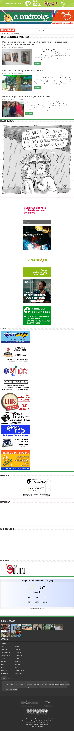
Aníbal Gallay (13, 684)
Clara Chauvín (6, 687)
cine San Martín (13, 689)
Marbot (62, 684)
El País (2, 667)
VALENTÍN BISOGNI (55, 687)
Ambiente (3, 643)
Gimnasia (16, 682)
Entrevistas (4, 670)
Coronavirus (34, 682)
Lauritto (12, 687)
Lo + (16, 678)
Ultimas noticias (21, 99)
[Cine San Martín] (15, 418)
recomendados (21, 684)
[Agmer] (15, 353)
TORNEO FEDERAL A (44, 687)
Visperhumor (18, 673)
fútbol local (5, 689)
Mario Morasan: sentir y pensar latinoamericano (23, 70)
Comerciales (4, 649)
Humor (17, 646)
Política (17, 667)
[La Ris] (15, 401)
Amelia (3, 646)
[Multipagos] (15, 337)
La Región (18, 658)
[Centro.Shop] (15, 385)
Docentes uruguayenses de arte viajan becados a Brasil (26, 96)
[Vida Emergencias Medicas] (15, 371)
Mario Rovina (6, 684)
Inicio (1, 33)
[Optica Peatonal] (15, 443)
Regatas (29, 687)
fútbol (23, 687)
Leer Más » (37, 63)
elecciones (35, 687)
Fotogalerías (4, 673)
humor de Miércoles (42, 684)
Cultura (15, 47)
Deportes (3, 661)
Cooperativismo (5, 652)
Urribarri (67, 684)
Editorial (3, 664)
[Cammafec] (15, 430)
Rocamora (41, 682)
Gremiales (18, 643)
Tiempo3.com (40, 608)
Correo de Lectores (6, 655)
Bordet (57, 684)
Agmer (27, 682)
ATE (35, 684)
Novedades (20, 47)
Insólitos (17, 649)
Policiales (17, 664)
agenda (65, 682)
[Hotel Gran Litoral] (15, 460)
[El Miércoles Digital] (37, 16)
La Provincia (18, 655)
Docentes (18, 687)
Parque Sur (29, 684)
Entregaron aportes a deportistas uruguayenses (28, 30)
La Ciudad (18, 652)
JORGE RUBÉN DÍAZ (50, 682)
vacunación (59, 682)
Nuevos (10, 678)
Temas (4, 678)
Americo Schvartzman (8, 682)
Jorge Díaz (51, 684)
